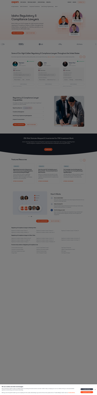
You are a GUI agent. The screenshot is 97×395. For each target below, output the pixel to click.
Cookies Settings (86, 389)
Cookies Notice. (71, 392)
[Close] (95, 389)
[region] (48, 389)
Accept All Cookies (87, 392)
